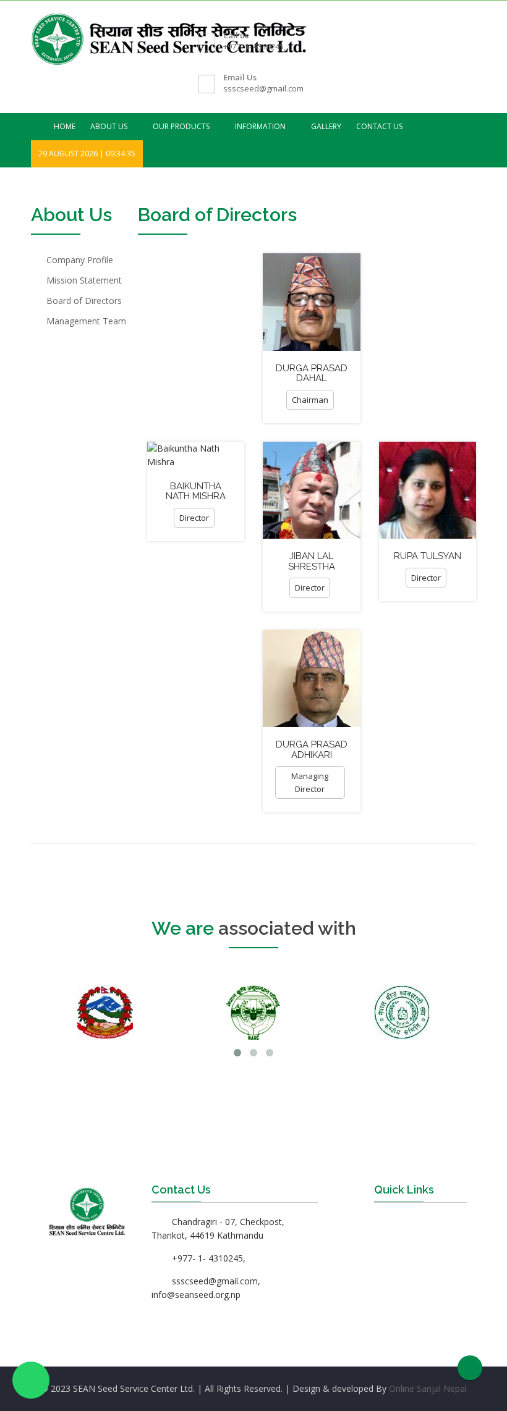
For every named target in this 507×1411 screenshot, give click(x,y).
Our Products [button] (182, 126)
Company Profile (79, 260)
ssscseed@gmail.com (263, 88)
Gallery (326, 126)
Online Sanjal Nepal (428, 1388)
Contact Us (379, 126)
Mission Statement (84, 280)
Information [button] (261, 126)
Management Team (86, 321)
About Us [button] (109, 126)
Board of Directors (84, 300)
